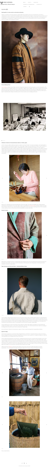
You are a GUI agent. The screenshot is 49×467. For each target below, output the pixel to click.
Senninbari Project (32, 205)
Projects (29, 2)
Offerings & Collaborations (28, 4)
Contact (25, 6)
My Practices (39, 4)
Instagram (24, 463)
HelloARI (29, 465)
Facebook (22, 463)
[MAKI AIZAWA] (6, 3)
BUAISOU (10, 346)
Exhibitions (36, 2)
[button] (29, 7)
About (24, 2)
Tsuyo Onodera (4, 87)
